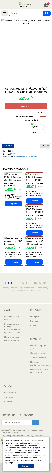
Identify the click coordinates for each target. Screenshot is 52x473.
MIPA (12, 154)
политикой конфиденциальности (31, 448)
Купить (14, 203)
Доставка (8, 397)
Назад (46, 146)
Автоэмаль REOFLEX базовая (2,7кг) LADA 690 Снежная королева (34, 194)
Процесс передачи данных (39, 347)
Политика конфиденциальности (40, 363)
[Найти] (46, 13)
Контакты (8, 402)
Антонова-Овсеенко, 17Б (27, 116)
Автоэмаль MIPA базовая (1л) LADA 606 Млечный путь (34, 254)
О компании (10, 392)
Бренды (34, 321)
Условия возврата (38, 357)
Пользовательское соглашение (39, 371)
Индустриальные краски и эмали (12, 338)
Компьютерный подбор (11, 317)
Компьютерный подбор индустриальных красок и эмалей (12, 328)
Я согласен (26, 466)
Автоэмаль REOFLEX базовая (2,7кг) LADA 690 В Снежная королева (34, 226)
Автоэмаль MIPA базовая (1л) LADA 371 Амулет (13, 254)
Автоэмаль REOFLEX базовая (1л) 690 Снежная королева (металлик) (13, 198)
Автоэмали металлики (25, 157)
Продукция (35, 316)
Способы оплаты (38, 353)
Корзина (34, 325)
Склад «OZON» (31, 120)
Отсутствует (26, 106)
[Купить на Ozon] (34, 128)
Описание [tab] (8, 146)
